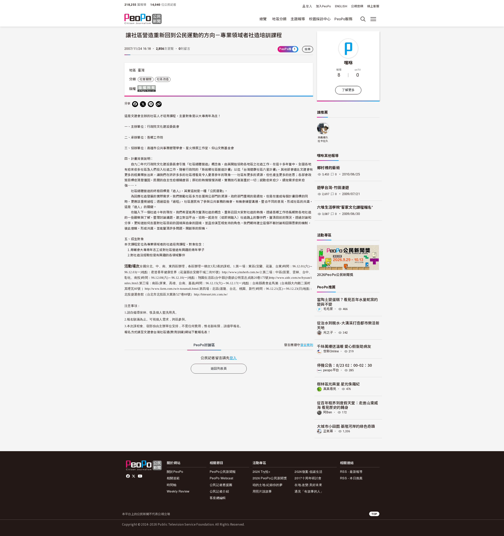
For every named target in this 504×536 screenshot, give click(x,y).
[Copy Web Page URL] (159, 104)
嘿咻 (348, 62)
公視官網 (357, 6)
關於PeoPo (175, 471)
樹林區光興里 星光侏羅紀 (338, 383)
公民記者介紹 (219, 491)
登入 (309, 6)
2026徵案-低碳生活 (308, 471)
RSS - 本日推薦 (351, 478)
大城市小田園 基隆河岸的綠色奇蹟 (346, 426)
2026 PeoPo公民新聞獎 (270, 478)
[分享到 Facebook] (135, 104)
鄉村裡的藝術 (328, 168)
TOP (374, 514)
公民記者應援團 (221, 484)
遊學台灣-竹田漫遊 (333, 187)
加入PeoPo (323, 6)
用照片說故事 (262, 491)
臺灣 (141, 70)
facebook (128, 476)
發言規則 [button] (306, 345)
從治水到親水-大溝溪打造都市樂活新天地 (348, 325)
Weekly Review (178, 491)
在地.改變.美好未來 (308, 484)
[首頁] (143, 19)
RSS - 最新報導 (351, 471)
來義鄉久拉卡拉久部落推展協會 (323, 139)
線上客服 (373, 6)
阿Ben (327, 412)
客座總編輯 (218, 497)
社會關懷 (146, 79)
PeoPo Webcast (221, 478)
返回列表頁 (219, 368)
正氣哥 (328, 431)
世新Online (331, 351)
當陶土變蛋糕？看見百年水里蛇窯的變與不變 (347, 302)
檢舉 (307, 49)
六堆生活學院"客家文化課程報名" (345, 207)
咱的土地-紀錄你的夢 (268, 484)
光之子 (328, 332)
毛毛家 (328, 309)
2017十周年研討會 (308, 478)
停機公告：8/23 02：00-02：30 (344, 365)
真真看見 (329, 389)
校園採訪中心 (320, 19)
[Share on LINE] (151, 104)
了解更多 (348, 90)
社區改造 (163, 79)
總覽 (263, 19)
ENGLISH (341, 6)
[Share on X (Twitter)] (143, 104)
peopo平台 (331, 370)
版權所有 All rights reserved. (147, 88)
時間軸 (171, 484)
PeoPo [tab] (204, 345)
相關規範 (173, 478)
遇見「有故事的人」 (309, 491)
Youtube (140, 476)
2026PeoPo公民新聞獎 (335, 274)
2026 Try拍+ (262, 471)
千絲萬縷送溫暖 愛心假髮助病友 (344, 346)
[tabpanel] (218, 358)
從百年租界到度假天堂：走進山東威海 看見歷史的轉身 (347, 405)
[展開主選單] (373, 19)
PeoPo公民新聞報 (223, 471)
